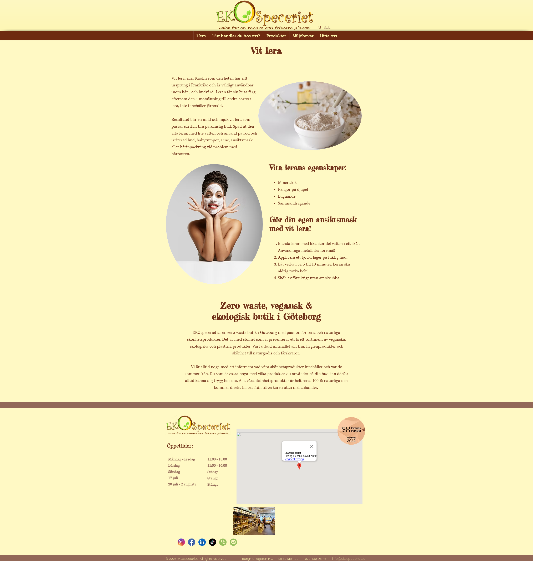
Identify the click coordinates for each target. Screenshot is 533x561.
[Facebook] (191, 542)
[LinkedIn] (202, 542)
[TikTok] (212, 542)
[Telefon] (223, 542)
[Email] (233, 542)
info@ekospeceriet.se (348, 558)
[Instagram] (181, 542)
